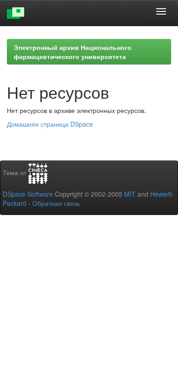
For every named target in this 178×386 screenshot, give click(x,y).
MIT (130, 193)
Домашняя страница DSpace (50, 124)
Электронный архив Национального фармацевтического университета (72, 52)
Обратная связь (56, 203)
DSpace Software (28, 193)
